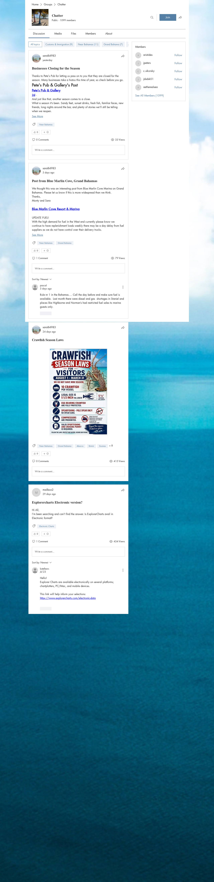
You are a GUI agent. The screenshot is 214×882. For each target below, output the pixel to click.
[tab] (35, 44)
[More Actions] (123, 287)
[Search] (152, 17)
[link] (39, 33)
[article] (78, 104)
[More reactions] (45, 132)
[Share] (123, 56)
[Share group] (180, 17)
